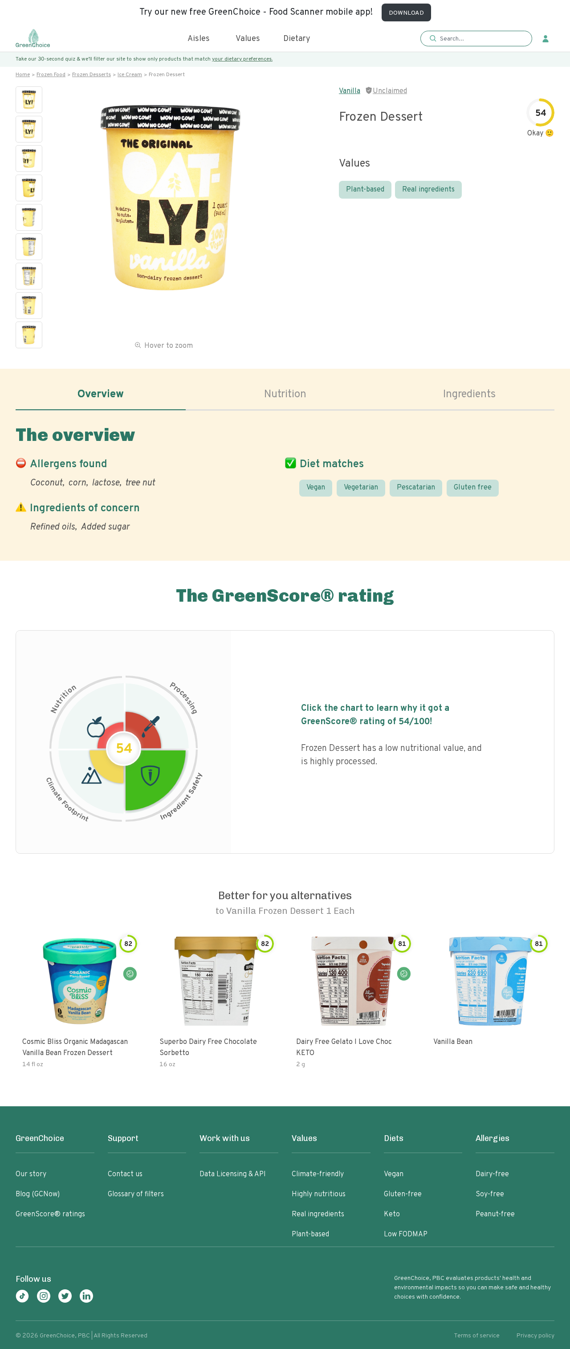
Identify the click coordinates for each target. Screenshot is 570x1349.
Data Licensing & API (233, 1174)
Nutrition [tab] (285, 394)
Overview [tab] (100, 394)
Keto (392, 1214)
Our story (31, 1174)
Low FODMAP (406, 1234)
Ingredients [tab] (469, 394)
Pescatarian (416, 487)
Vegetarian (361, 487)
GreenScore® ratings (50, 1214)
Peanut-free (495, 1214)
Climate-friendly (318, 1174)
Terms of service (477, 1336)
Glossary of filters (136, 1194)
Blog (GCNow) (38, 1194)
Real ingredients (428, 189)
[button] (476, 39)
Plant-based (365, 189)
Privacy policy (535, 1336)
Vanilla (349, 91)
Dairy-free (492, 1174)
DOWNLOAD (406, 13)
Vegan (315, 487)
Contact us (125, 1174)
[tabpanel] (285, 477)
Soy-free (490, 1194)
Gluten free (473, 487)
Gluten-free (403, 1194)
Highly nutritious (319, 1194)
